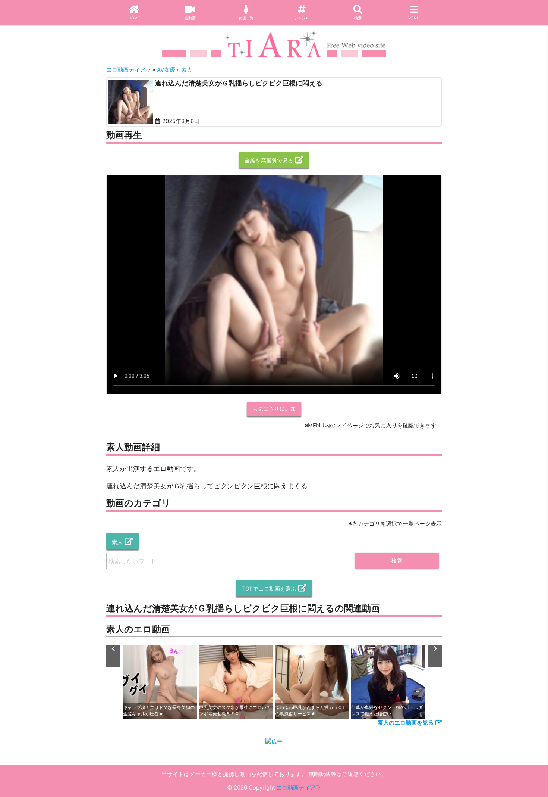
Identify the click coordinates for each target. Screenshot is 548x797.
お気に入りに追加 (274, 408)
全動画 (190, 18)
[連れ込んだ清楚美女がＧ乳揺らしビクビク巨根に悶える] (130, 102)
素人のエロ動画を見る (406, 722)
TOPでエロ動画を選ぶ (269, 588)
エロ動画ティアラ (298, 787)
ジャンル (302, 18)
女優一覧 (246, 18)
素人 (117, 542)
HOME (134, 18)
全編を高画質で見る (269, 160)
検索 (358, 18)
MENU (413, 18)
